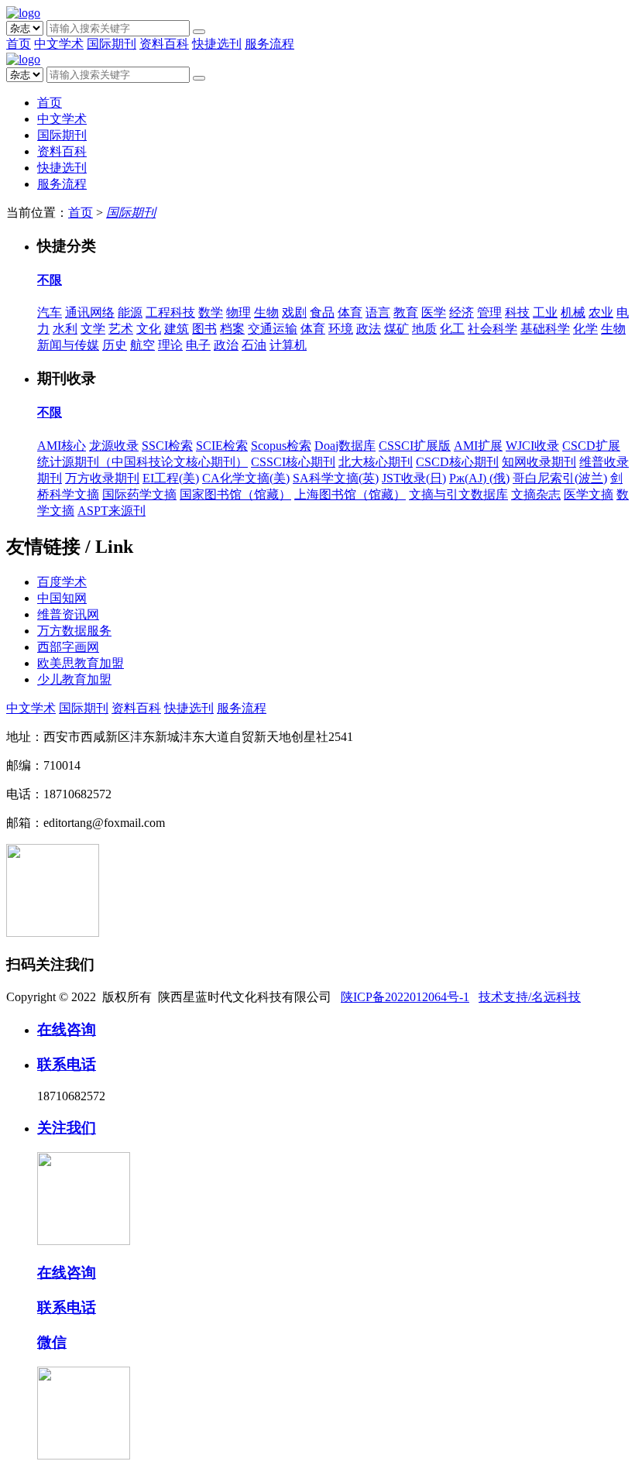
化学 (585, 328)
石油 (254, 345)
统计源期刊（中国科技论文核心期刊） (142, 461)
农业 (601, 312)
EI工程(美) (170, 478)
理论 (170, 345)
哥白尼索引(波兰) (560, 478)
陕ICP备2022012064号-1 (405, 996)
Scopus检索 (281, 445)
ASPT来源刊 (111, 510)
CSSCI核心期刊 (293, 461)
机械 (573, 312)
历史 (114, 345)
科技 (517, 312)
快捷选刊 (217, 43)
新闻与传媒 (68, 345)
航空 (142, 345)
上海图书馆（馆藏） (350, 494)
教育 (405, 312)
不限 (49, 279)
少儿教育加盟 (74, 679)
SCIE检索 (222, 445)
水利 (65, 328)
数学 (210, 312)
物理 (238, 312)
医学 (433, 312)
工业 (545, 312)
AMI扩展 (478, 445)
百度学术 (62, 581)
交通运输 (272, 328)
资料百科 (164, 43)
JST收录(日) (414, 478)
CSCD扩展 (591, 445)
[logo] (23, 12)
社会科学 (492, 328)
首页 (18, 43)
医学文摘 (588, 494)
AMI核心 (61, 445)
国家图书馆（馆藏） (235, 494)
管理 (489, 312)
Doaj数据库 (345, 445)
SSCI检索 (167, 445)
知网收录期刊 (539, 461)
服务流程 (269, 43)
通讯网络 (90, 312)
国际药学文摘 (139, 494)
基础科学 (545, 328)
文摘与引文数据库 (458, 494)
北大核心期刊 (375, 461)
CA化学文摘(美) (246, 478)
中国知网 (62, 598)
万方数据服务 (74, 630)
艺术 (120, 328)
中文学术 (59, 43)
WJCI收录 (532, 445)
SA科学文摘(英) (336, 478)
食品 (322, 312)
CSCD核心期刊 (457, 461)
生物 (266, 312)
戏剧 (294, 312)
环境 (340, 328)
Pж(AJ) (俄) (479, 478)
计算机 (288, 345)
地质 (424, 328)
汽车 (49, 312)
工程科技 (170, 312)
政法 (368, 328)
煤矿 (396, 328)
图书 (204, 328)
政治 (226, 345)
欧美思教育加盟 (80, 663)
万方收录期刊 (102, 478)
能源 (130, 312)
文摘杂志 (536, 494)
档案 (232, 328)
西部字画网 (68, 646)
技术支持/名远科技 (530, 996)
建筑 (176, 328)
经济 (461, 312)
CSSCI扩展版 (415, 445)
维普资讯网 (68, 614)
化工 (452, 328)
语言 (378, 312)
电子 (198, 345)
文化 (148, 328)
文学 (93, 328)
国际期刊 (111, 43)
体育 (350, 312)
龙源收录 (114, 445)
